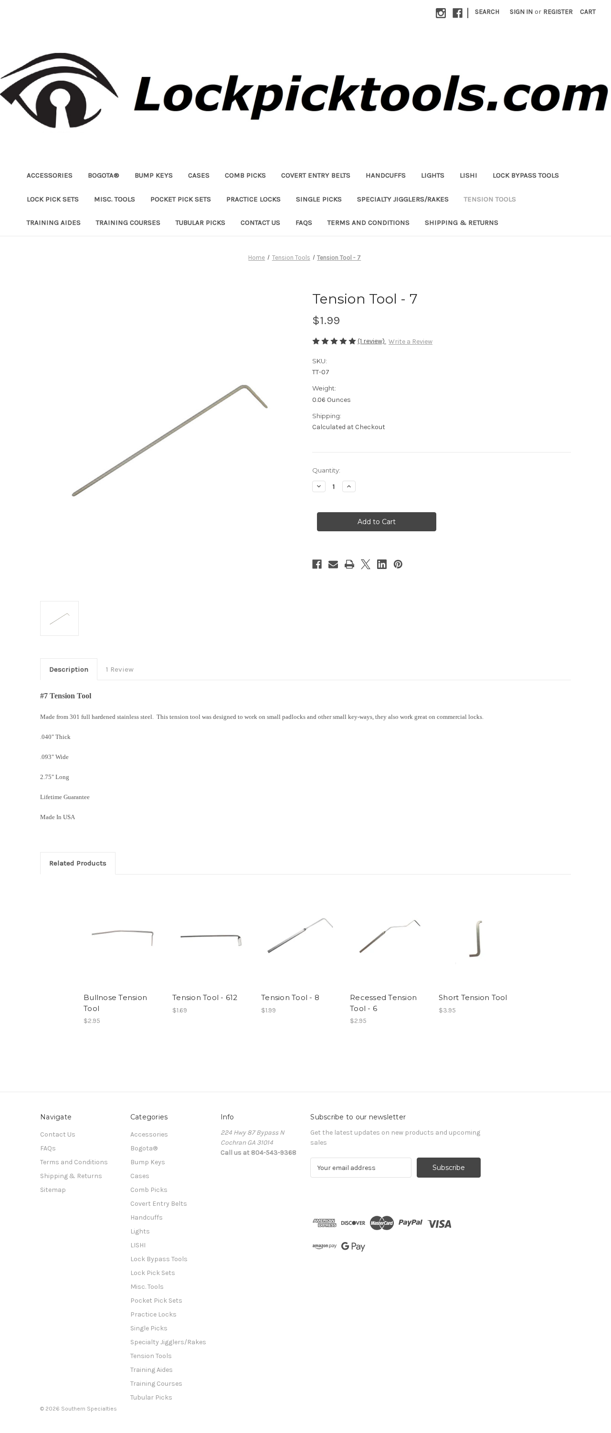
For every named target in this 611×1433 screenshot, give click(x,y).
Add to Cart (123, 944)
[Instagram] (441, 13)
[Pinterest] (398, 564)
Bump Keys (154, 175)
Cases (199, 175)
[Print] (349, 564)
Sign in (521, 12)
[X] (365, 564)
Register (558, 12)
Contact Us (260, 222)
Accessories (50, 175)
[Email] (333, 564)
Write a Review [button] (410, 341)
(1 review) (372, 341)
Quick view (122, 927)
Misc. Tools (114, 199)
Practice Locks (253, 199)
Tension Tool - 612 (205, 997)
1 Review (120, 669)
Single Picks (319, 199)
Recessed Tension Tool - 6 (383, 1003)
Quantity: (326, 470)
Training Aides (54, 222)
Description (68, 669)
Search (487, 12)
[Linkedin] (382, 564)
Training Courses (128, 222)
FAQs (303, 222)
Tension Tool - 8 (290, 997)
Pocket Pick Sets (180, 199)
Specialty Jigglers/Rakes (403, 199)
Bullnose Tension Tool (115, 1003)
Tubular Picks (200, 222)
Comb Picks (245, 175)
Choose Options (478, 944)
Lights (432, 175)
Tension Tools (490, 199)
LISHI (468, 175)
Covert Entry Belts (315, 175)
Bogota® (103, 175)
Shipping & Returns (461, 222)
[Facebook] (458, 13)
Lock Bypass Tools (526, 175)
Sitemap (53, 1190)
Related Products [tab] (77, 863)
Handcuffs (386, 175)
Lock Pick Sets (53, 199)
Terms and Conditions (368, 222)
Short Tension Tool (473, 997)
